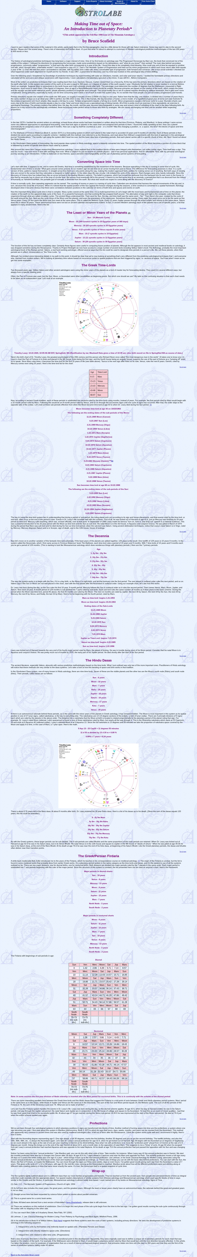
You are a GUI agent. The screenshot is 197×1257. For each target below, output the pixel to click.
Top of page (183, 113)
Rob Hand (58, 1220)
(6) (112, 461)
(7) (139, 861)
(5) (151, 405)
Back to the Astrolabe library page (25, 1255)
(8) (97, 1160)
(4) (60, 252)
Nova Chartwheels (74, 1202)
